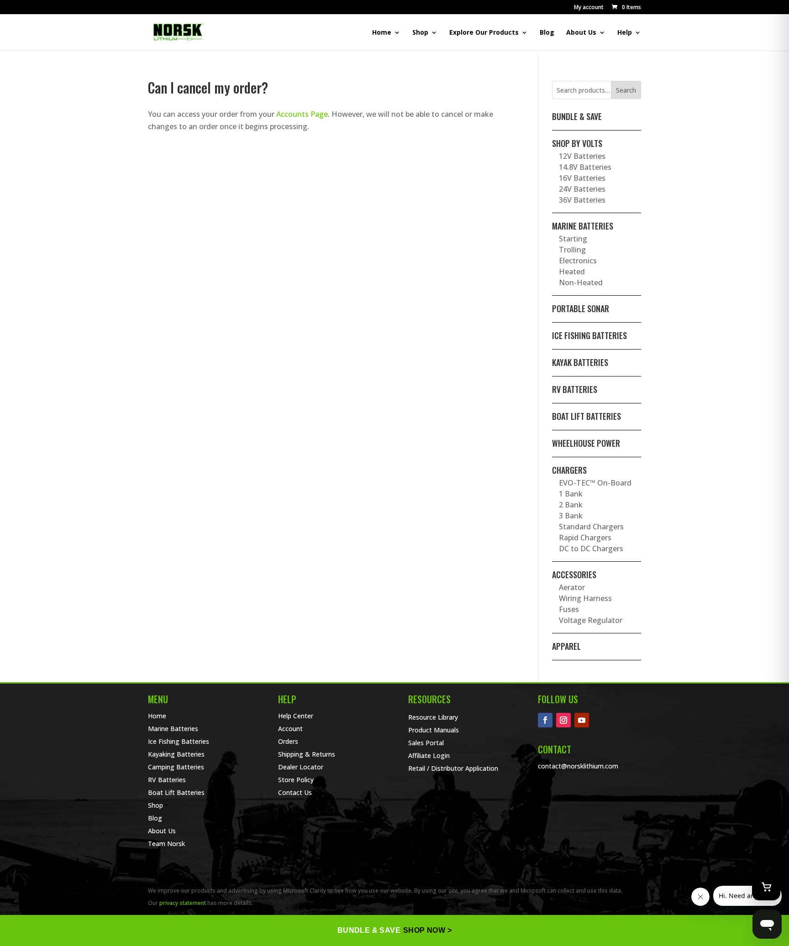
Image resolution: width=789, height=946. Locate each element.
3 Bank (571, 516)
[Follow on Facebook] (545, 720)
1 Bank (571, 494)
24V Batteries (582, 189)
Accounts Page (302, 114)
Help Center (295, 715)
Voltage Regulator (590, 620)
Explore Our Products (484, 33)
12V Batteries (582, 156)
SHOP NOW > (427, 930)
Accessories (574, 574)
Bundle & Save (577, 116)
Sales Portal (426, 742)
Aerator (572, 587)
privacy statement (182, 903)
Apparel (566, 646)
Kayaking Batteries (176, 754)
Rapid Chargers (585, 538)
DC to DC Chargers (591, 549)
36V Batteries (582, 200)
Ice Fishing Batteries (589, 335)
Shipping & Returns (306, 754)
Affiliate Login (429, 755)
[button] (625, 7)
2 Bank (571, 505)
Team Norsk (166, 843)
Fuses (569, 609)
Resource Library (433, 717)
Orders (288, 741)
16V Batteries (582, 178)
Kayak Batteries (580, 362)
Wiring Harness (585, 598)
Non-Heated (581, 282)
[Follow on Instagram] (563, 720)
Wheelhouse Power (586, 443)
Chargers (569, 470)
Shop (420, 33)
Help (624, 33)
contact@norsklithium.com (578, 766)
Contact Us (295, 792)
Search (626, 90)
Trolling (572, 250)
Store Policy (296, 779)
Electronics (578, 261)
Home (381, 33)
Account (290, 728)
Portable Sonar (580, 308)
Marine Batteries (582, 226)
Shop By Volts (577, 143)
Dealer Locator (300, 767)
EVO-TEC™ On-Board (595, 483)
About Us (581, 33)
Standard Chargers (591, 527)
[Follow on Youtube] (581, 720)
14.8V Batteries (585, 167)
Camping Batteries (176, 767)
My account (589, 8)
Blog (547, 33)
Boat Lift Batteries (586, 416)
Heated (572, 272)
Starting (573, 239)
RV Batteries (574, 389)
